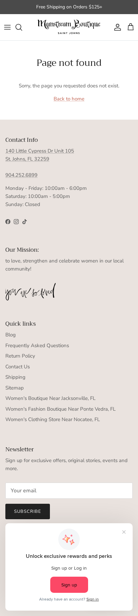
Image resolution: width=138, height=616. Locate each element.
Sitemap (14, 387)
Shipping (15, 377)
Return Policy (20, 356)
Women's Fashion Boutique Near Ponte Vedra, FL (60, 409)
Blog (10, 334)
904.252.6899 (21, 175)
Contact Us (17, 366)
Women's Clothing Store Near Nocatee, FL (52, 419)
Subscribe (27, 511)
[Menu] (7, 27)
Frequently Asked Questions (37, 345)
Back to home (69, 98)
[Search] (22, 27)
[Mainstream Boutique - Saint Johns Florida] (69, 27)
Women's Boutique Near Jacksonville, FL (50, 398)
